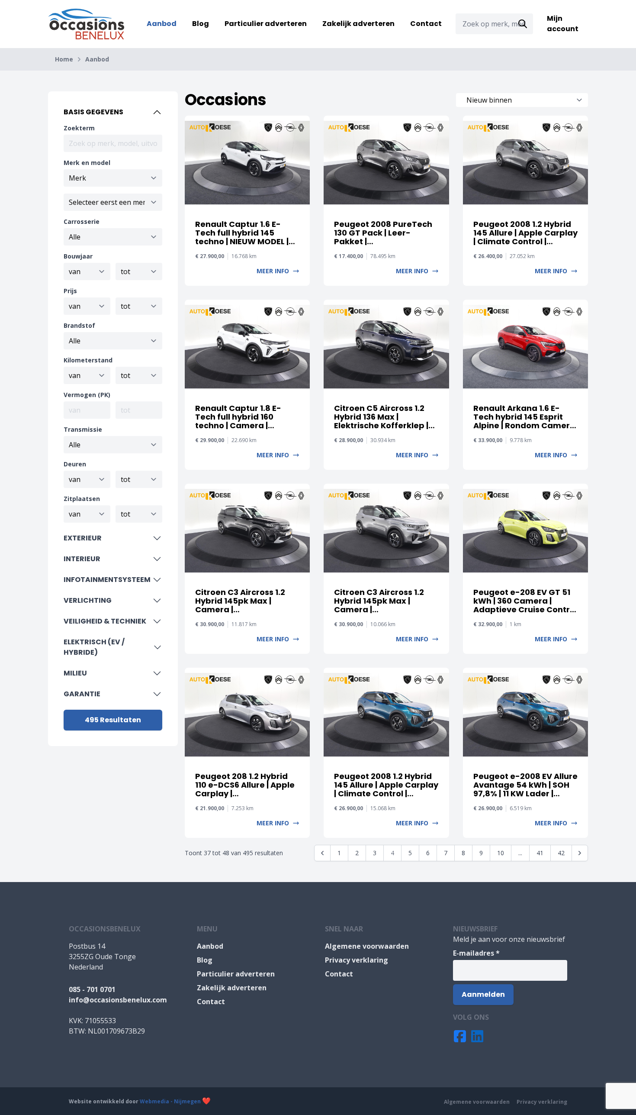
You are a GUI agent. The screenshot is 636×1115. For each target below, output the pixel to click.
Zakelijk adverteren (358, 24)
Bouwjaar (78, 256)
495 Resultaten (113, 720)
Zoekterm (79, 128)
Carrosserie (82, 221)
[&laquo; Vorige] (322, 853)
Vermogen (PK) (87, 395)
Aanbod (162, 24)
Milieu (75, 673)
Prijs (70, 291)
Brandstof (79, 325)
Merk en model (87, 162)
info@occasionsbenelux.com (118, 1000)
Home (64, 59)
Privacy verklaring (356, 960)
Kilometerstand (88, 360)
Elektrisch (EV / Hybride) (94, 647)
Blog (200, 24)
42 (561, 853)
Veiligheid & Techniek (105, 621)
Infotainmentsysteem (107, 580)
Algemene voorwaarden (367, 946)
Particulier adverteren (266, 24)
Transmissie (83, 429)
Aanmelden (483, 994)
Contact (426, 24)
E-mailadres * (476, 953)
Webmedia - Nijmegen (170, 1101)
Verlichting (88, 600)
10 (500, 853)
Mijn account (562, 23)
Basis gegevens (93, 112)
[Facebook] (460, 1036)
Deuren (75, 464)
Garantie (82, 694)
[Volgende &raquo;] (580, 853)
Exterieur (83, 538)
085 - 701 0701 (92, 989)
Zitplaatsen (82, 498)
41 (539, 853)
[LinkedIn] (477, 1036)
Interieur (82, 559)
